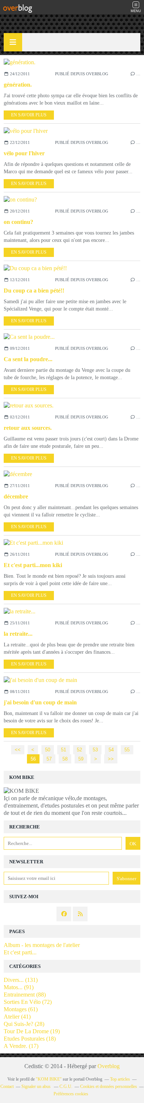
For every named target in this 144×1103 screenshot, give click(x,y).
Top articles (120, 1079)
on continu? (18, 222)
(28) (24, 1024)
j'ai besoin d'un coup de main (40, 702)
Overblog (108, 1066)
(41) (17, 1016)
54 (111, 749)
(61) (21, 1009)
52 (79, 749)
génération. (18, 84)
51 (63, 749)
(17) (21, 1046)
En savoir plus (29, 114)
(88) (25, 994)
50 (47, 749)
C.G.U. (65, 1086)
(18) (30, 1038)
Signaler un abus (36, 1086)
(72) (28, 1002)
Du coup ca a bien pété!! (34, 290)
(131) (21, 980)
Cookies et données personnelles (108, 1086)
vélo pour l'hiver (24, 153)
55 (127, 749)
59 (80, 759)
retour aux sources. (28, 428)
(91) (19, 987)
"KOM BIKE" (49, 1079)
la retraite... (18, 634)
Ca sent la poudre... (28, 359)
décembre (16, 496)
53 (95, 749)
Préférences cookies (71, 1093)
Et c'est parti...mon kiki (33, 565)
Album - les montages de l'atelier (42, 945)
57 (49, 759)
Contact (7, 1086)
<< (18, 749)
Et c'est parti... (20, 952)
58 (65, 759)
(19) (32, 1031)
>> (111, 759)
